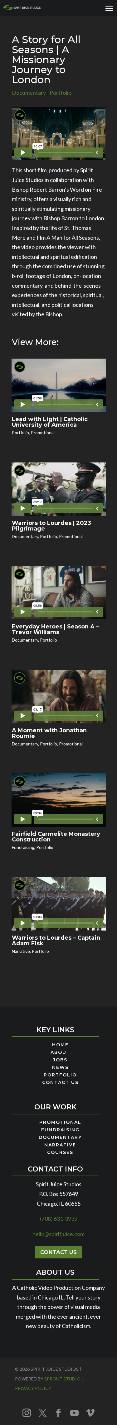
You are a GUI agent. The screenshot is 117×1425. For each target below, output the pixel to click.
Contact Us (60, 1082)
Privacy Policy (33, 1388)
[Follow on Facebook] (58, 1412)
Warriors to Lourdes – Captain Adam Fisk (56, 940)
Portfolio (60, 92)
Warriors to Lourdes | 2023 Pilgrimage (51, 526)
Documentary (29, 92)
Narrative (21, 951)
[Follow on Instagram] (26, 1412)
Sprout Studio (62, 1378)
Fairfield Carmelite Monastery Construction (56, 836)
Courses (60, 1152)
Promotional (43, 432)
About (60, 1052)
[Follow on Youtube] (74, 1412)
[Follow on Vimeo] (90, 1412)
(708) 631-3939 (58, 1218)
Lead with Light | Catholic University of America (50, 422)
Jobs (60, 1060)
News (60, 1067)
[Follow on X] (42, 1412)
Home (60, 1045)
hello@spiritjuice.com (58, 1233)
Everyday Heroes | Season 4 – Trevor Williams (55, 629)
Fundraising (23, 847)
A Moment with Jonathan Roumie (49, 733)
